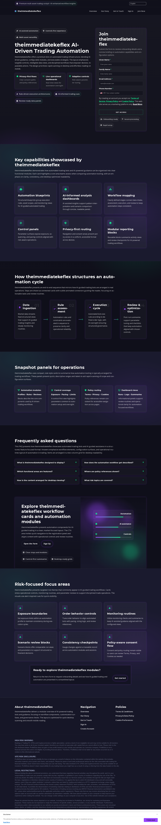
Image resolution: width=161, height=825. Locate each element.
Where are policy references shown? (101, 471)
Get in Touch (118, 11)
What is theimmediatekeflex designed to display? (41, 463)
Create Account (87, 729)
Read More (137, 104)
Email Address (105, 79)
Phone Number (106, 89)
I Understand (150, 820)
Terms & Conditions (124, 711)
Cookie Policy (128, 101)
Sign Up (47, 543)
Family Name (105, 69)
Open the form (30, 543)
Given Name (105, 60)
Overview (93, 11)
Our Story (105, 11)
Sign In (130, 11)
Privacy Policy (112, 101)
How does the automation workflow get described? (108, 463)
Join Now (141, 11)
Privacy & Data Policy (125, 716)
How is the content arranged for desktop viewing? (41, 480)
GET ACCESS (121, 112)
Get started (120, 678)
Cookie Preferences (124, 720)
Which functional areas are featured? (35, 471)
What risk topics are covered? (98, 480)
